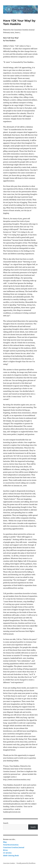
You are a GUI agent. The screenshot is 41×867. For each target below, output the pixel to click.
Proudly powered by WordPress (26, 863)
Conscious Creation (9, 863)
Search (5, 823)
